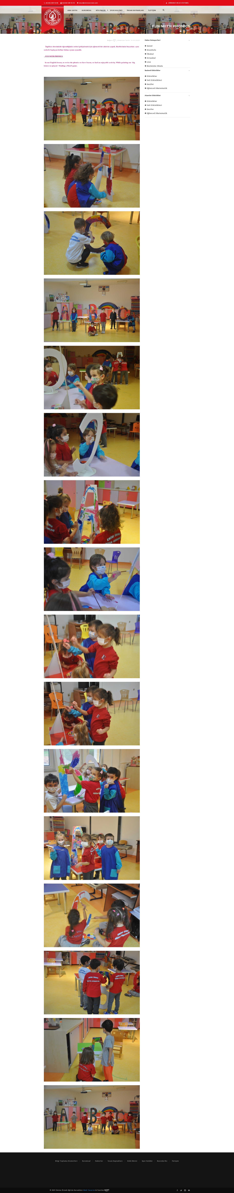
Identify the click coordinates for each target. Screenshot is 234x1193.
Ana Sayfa (72, 10)
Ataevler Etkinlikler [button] (153, 95)
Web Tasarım (89, 1190)
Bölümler (101, 10)
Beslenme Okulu (155, 66)
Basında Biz (162, 1161)
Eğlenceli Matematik (157, 88)
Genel (149, 46)
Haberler (99, 1161)
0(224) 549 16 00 (51, 3)
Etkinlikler (152, 76)
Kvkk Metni (132, 1161)
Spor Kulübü (116, 10)
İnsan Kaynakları (135, 10)
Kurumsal (87, 10)
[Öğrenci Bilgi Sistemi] (178, 3)
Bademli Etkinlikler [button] (152, 70)
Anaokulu (151, 50)
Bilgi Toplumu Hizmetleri (66, 1161)
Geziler (150, 84)
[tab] (167, 41)
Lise (149, 62)
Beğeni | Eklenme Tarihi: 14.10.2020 (123, 40)
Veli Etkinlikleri (154, 80)
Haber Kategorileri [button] (152, 40)
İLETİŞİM (152, 10)
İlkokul (150, 54)
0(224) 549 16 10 (68, 3)
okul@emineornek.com (88, 3)
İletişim (175, 1161)
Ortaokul (151, 58)
